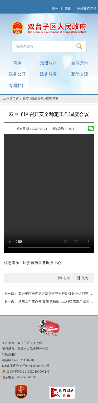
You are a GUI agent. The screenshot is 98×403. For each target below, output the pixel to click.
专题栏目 (17, 85)
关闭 (85, 278)
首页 (17, 62)
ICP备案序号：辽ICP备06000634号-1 (27, 366)
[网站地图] (9, 354)
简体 (55, 8)
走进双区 (48, 62)
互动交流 (79, 74)
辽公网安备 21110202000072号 (28, 371)
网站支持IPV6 (86, 8)
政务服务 (48, 74)
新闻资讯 (79, 62)
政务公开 (17, 74)
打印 (67, 278)
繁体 (68, 8)
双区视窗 (52, 99)
